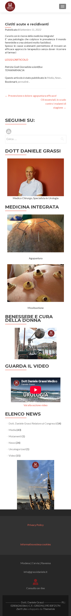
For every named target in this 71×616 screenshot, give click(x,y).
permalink (23, 81)
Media (50, 77)
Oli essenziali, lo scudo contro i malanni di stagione (53, 103)
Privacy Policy (35, 524)
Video (12, 455)
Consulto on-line (35, 588)
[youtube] (8, 131)
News (58, 77)
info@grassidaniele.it (35, 571)
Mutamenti (15, 436)
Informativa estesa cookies (35, 544)
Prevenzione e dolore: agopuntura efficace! (31, 95)
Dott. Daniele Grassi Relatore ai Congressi (32, 423)
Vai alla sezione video (36, 405)
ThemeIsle (49, 608)
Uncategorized (17, 449)
